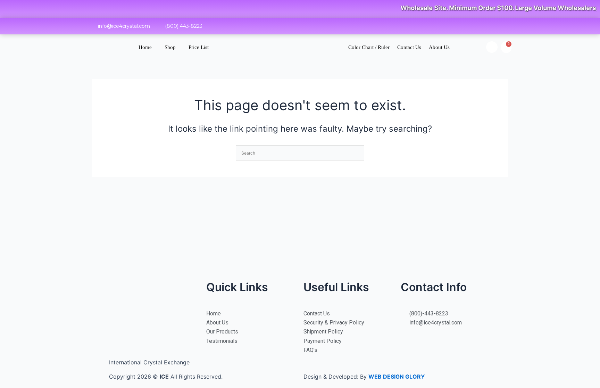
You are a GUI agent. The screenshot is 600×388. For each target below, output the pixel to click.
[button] (492, 47)
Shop (170, 47)
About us (439, 47)
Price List (199, 47)
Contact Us (409, 47)
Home (145, 47)
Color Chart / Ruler (369, 47)
